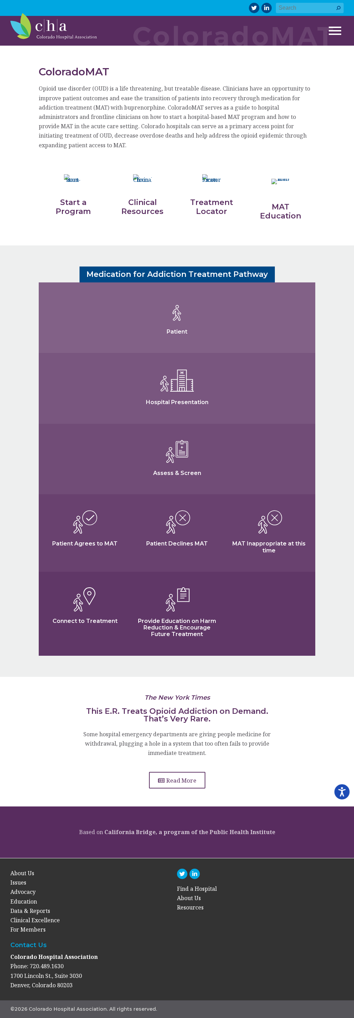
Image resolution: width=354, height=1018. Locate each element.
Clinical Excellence (35, 920)
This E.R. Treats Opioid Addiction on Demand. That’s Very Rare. (177, 715)
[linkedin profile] (266, 8)
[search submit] (338, 11)
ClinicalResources (142, 207)
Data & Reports (30, 911)
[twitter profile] (254, 8)
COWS (114, 490)
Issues (18, 882)
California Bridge (130, 832)
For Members (28, 929)
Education (23, 901)
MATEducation (280, 211)
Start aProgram (73, 207)
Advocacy (23, 892)
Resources (190, 907)
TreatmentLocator (211, 207)
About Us (22, 873)
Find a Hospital (197, 889)
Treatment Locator (82, 629)
